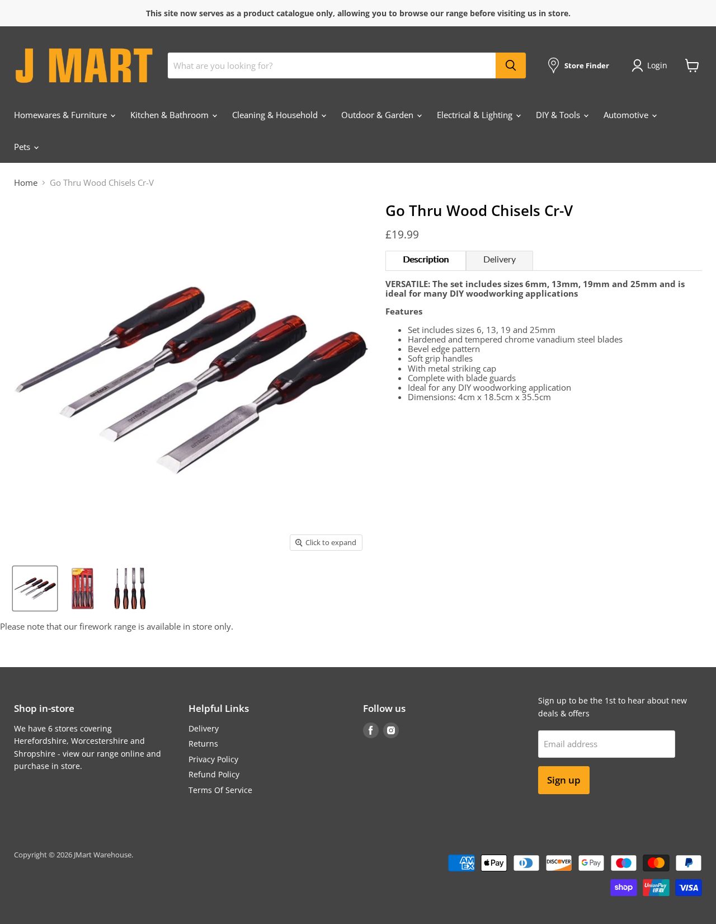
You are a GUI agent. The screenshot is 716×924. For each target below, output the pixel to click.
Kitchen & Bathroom (170, 114)
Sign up (564, 779)
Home (25, 182)
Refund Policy (214, 774)
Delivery (499, 259)
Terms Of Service (220, 790)
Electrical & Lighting (476, 114)
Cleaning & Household (276, 114)
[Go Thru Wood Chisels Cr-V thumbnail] (35, 588)
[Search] (511, 65)
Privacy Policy (213, 759)
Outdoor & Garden (378, 114)
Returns (203, 743)
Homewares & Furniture (61, 114)
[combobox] (332, 65)
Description (426, 259)
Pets (23, 146)
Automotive (627, 114)
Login (657, 65)
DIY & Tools (559, 114)
